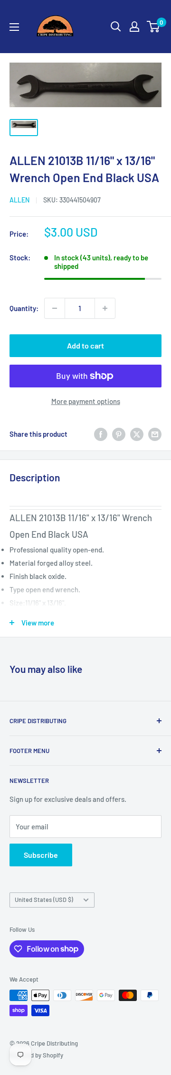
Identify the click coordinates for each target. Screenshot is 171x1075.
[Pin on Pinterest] (118, 434)
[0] (154, 26)
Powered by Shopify (36, 1055)
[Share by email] (155, 434)
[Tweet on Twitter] (136, 434)
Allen (19, 200)
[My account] (134, 26)
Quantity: (24, 308)
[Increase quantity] (105, 308)
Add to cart (85, 345)
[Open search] (116, 26)
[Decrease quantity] (55, 308)
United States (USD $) (44, 899)
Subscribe (41, 854)
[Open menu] (14, 27)
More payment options (85, 401)
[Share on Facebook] (100, 434)
